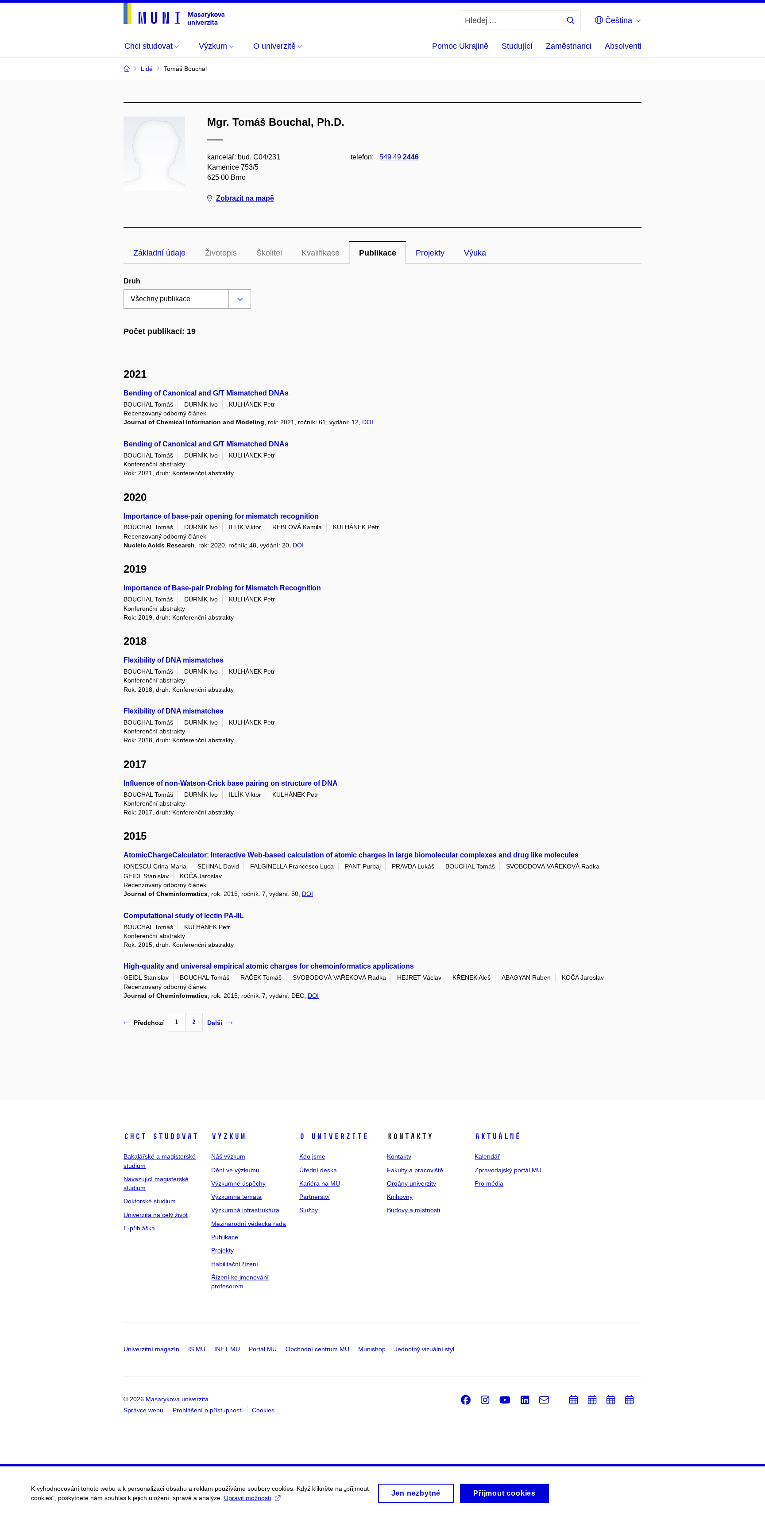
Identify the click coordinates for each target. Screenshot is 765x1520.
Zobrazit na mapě (245, 198)
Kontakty (399, 1156)
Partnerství (314, 1196)
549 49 (399, 157)
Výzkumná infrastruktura (245, 1210)
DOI (367, 422)
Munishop (372, 1349)
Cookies (263, 1410)
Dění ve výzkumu (235, 1170)
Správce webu (143, 1410)
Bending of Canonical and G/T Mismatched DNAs (206, 393)
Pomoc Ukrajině (460, 46)
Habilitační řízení (234, 1264)
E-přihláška (139, 1228)
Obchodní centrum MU (317, 1349)
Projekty (430, 252)
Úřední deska (318, 1170)
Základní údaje (159, 252)
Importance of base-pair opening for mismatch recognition (221, 516)
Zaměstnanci (568, 46)
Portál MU (263, 1349)
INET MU (227, 1349)
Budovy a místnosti (413, 1210)
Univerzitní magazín (151, 1349)
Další (214, 1022)
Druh (132, 281)
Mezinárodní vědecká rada (248, 1223)
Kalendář (487, 1156)
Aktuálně (498, 1136)
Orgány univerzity (411, 1183)
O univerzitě (333, 1136)
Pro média (489, 1183)
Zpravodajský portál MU (508, 1170)
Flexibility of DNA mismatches (174, 660)
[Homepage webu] (174, 14)
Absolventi (623, 46)
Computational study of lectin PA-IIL (184, 915)
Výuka (475, 252)
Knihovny (400, 1196)
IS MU (196, 1349)
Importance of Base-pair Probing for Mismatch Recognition (222, 588)
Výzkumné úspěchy (238, 1183)
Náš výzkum (228, 1156)
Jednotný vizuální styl (424, 1349)
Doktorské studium (150, 1201)
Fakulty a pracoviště (415, 1170)
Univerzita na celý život (156, 1214)
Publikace (377, 252)
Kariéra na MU (319, 1183)
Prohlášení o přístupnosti (208, 1410)
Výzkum (228, 1136)
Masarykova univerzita (177, 1399)
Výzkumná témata (236, 1196)
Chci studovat (161, 1136)
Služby (308, 1210)
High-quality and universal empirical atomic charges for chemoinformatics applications (269, 966)
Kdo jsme (312, 1156)
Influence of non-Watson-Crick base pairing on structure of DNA (231, 783)
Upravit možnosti (247, 1497)
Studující (517, 46)
